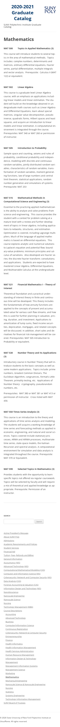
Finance (9, 640)
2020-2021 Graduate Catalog (22, 13)
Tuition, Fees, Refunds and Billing (19, 555)
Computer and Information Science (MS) (22, 573)
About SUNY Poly (11, 536)
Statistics (10, 691)
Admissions (9, 540)
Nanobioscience (11, 592)
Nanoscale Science (12, 599)
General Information (13, 559)
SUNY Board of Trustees (14, 702)
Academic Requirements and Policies (20, 544)
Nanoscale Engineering (14, 595)
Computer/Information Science (20, 625)
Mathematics (12, 677)
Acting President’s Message (16, 533)
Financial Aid (9, 551)
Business (10, 621)
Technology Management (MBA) (18, 607)
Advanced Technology (16, 618)
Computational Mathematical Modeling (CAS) (24, 570)
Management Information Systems (22, 666)
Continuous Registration (17, 629)
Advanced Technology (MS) (16, 566)
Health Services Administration (20, 651)
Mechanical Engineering (16, 680)
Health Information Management (21, 647)
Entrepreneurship (14, 636)
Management (12, 662)
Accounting (11, 614)
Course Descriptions (13, 610)
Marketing (10, 673)
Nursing (7, 603)
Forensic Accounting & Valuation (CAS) (21, 584)
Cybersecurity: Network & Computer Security (26, 632)
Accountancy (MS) (12, 562)
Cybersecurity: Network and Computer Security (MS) (28, 577)
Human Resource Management (20, 655)
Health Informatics (14, 643)
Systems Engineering (15, 695)
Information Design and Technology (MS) (22, 588)
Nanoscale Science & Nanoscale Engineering (25, 684)
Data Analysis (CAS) (12, 581)
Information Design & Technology (21, 658)
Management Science (15, 669)
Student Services (11, 548)
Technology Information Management (23, 699)
